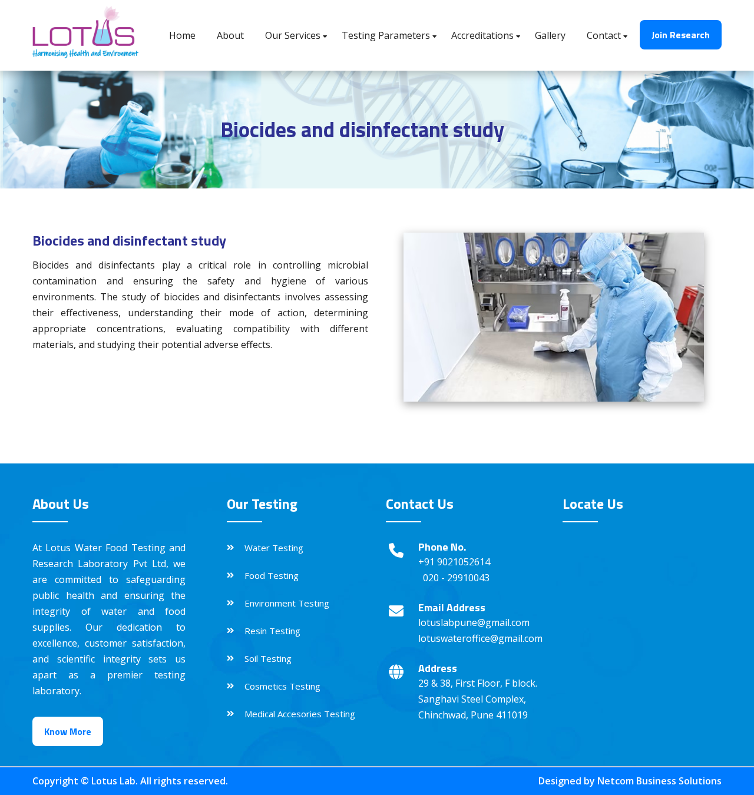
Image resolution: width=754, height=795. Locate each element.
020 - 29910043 (456, 577)
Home (182, 35)
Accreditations (482, 35)
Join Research (681, 35)
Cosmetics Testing (282, 686)
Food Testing (271, 575)
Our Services (292, 35)
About (230, 35)
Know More (67, 731)
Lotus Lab (113, 780)
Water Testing (273, 548)
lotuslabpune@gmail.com (474, 622)
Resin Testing (272, 631)
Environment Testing (286, 603)
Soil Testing (268, 658)
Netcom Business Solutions (659, 780)
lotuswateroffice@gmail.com (480, 638)
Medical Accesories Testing (299, 714)
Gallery (550, 35)
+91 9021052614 (454, 561)
